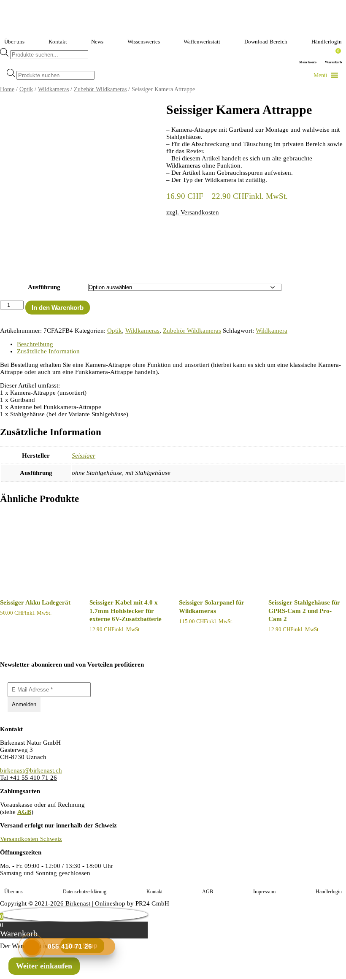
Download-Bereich (265, 41)
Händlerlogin (326, 41)
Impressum (264, 892)
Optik (26, 89)
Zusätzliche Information (48, 351)
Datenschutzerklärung (84, 892)
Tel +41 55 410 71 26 (28, 777)
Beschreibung (35, 344)
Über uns (14, 41)
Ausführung (44, 287)
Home (7, 89)
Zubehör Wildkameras (100, 89)
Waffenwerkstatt (202, 41)
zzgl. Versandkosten (192, 212)
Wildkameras (53, 89)
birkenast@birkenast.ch (31, 770)
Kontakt (58, 41)
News (97, 41)
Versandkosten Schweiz (31, 838)
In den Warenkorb (58, 307)
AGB (24, 811)
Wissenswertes (143, 41)
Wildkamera (271, 330)
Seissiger (83, 455)
